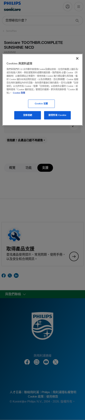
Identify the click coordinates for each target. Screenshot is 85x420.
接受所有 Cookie (57, 115)
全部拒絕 (27, 115)
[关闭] (77, 58)
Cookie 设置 (41, 103)
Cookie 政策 (19, 93)
